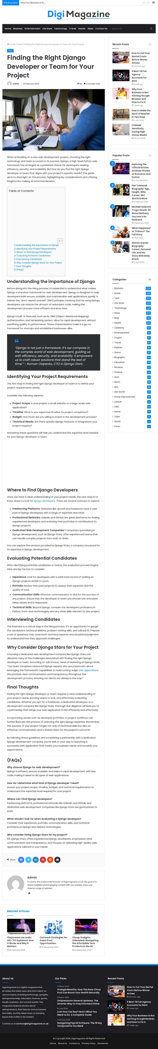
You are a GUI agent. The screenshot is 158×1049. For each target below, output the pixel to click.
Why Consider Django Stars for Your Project (39, 262)
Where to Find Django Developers (34, 252)
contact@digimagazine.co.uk (32, 1023)
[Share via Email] (57, 860)
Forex (117, 426)
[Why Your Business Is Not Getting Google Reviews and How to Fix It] (120, 93)
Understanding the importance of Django (37, 245)
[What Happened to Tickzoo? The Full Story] (120, 232)
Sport (117, 382)
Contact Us (101, 28)
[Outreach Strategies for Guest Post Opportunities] (54, 927)
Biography (119, 357)
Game (117, 352)
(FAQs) (20, 269)
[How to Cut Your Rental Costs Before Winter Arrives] (120, 57)
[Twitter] (28, 860)
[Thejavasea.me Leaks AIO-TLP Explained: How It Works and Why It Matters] (21, 927)
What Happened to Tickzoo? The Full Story (141, 231)
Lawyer (118, 401)
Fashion (118, 347)
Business (17, 28)
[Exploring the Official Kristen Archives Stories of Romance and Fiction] (120, 168)
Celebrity (119, 327)
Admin (16, 83)
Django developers (44, 500)
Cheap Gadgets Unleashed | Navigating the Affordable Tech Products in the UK (85, 942)
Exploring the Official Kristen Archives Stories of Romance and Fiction (141, 171)
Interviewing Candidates (29, 259)
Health (81, 28)
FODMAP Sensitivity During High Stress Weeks (139, 130)
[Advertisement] (35, 215)
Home (8, 28)
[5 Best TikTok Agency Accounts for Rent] (120, 75)
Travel (72, 28)
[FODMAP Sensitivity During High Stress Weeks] (120, 129)
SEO (116, 387)
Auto (116, 377)
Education (119, 362)
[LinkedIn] (36, 860)
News (90, 28)
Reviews (118, 367)
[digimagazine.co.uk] (79, 15)
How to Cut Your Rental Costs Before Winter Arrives (141, 58)
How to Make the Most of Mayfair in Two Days (141, 113)
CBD (116, 406)
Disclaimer (103, 1043)
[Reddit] (50, 860)
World (117, 421)
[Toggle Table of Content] (58, 240)
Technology (60, 28)
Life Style (47, 28)
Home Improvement (124, 396)
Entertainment (32, 28)
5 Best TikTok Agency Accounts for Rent (139, 76)
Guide (117, 293)
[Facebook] (21, 860)
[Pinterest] (43, 860)
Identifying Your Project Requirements (36, 248)
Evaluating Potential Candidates (33, 255)
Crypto (118, 337)
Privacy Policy (89, 1043)
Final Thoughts (23, 266)
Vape (117, 416)
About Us (62, 1043)
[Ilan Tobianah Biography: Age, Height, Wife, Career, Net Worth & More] (120, 190)
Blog (116, 317)
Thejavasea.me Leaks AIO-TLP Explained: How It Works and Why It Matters (20, 942)
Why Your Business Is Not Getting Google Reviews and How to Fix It (53, 2)
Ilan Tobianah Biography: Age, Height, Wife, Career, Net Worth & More (141, 192)
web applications (88, 670)
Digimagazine (78, 1038)
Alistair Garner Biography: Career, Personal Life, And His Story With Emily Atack (141, 251)
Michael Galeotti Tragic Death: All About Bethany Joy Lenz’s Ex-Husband (141, 213)
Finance (118, 372)
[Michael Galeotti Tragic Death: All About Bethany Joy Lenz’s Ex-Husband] (120, 211)
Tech (19, 44)
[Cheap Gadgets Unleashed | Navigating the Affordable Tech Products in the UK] (86, 927)
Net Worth (119, 391)
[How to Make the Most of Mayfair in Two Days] (120, 114)
